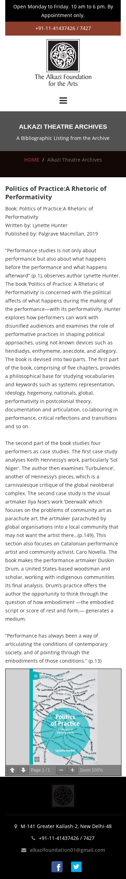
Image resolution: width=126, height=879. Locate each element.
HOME (31, 159)
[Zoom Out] (61, 770)
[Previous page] (12, 770)
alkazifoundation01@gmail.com (67, 850)
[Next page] (23, 770)
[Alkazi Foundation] (63, 62)
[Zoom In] (72, 770)
